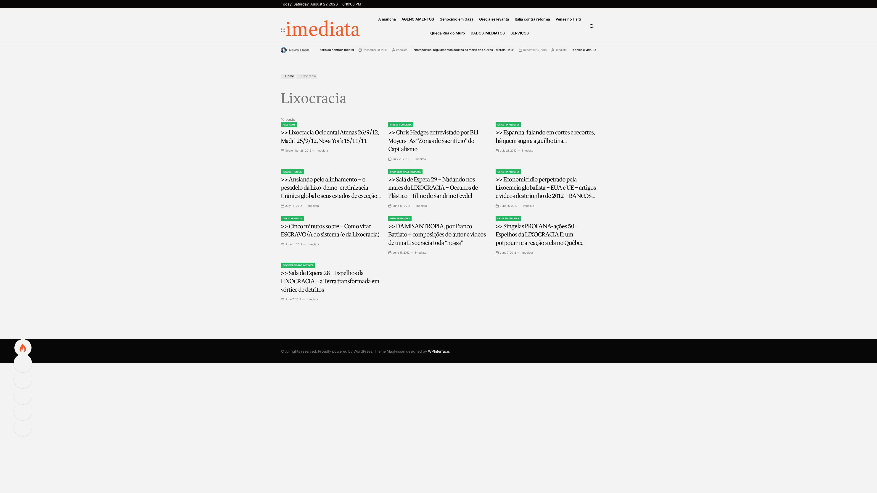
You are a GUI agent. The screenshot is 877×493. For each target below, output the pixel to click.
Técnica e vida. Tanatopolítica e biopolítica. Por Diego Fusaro (592, 50)
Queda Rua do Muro (447, 33)
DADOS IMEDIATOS (488, 33)
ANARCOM (289, 124)
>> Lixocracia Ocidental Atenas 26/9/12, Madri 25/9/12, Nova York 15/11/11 (330, 136)
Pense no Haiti (568, 19)
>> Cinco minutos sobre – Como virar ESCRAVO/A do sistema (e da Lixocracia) (330, 230)
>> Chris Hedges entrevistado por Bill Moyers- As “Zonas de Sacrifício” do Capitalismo (433, 141)
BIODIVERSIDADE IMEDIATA (405, 171)
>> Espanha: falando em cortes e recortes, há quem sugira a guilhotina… (545, 136)
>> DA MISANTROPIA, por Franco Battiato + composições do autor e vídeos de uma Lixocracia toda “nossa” (437, 234)
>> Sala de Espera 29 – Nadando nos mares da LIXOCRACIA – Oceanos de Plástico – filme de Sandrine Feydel (433, 188)
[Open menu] (283, 30)
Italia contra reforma (532, 19)
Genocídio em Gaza (456, 19)
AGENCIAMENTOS (418, 19)
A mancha (387, 19)
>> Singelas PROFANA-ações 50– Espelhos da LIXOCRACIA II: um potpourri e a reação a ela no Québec (539, 234)
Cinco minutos (292, 218)
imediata (322, 29)
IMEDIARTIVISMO (292, 171)
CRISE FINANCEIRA (401, 124)
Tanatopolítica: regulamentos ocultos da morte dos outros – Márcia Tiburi (442, 50)
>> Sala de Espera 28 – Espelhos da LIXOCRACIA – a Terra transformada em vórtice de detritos (330, 281)
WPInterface (438, 351)
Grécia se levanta (494, 19)
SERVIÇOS (519, 33)
